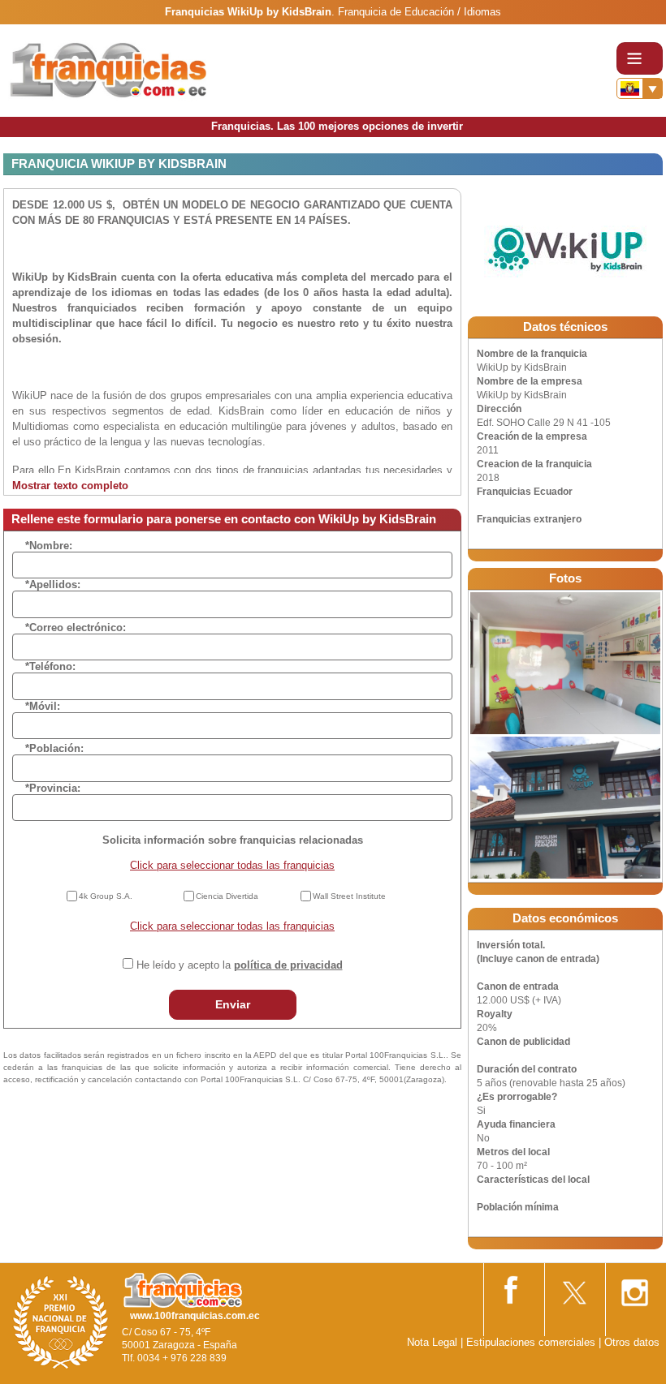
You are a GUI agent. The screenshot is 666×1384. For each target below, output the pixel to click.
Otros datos (632, 1342)
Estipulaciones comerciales (532, 1342)
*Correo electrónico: (75, 627)
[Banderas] (639, 88)
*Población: (54, 748)
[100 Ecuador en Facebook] (512, 1287)
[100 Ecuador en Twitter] (573, 1288)
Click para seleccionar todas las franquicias (232, 865)
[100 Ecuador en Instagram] (634, 1288)
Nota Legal (432, 1342)
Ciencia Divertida (227, 896)
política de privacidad (288, 965)
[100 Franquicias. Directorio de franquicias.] (109, 70)
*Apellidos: (52, 584)
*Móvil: (42, 706)
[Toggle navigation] (639, 58)
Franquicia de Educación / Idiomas (419, 12)
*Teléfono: (50, 666)
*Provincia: (52, 788)
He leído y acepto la (239, 965)
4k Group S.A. (105, 896)
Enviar (232, 1004)
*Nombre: (48, 545)
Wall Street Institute (349, 896)
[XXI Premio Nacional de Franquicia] (61, 1322)
